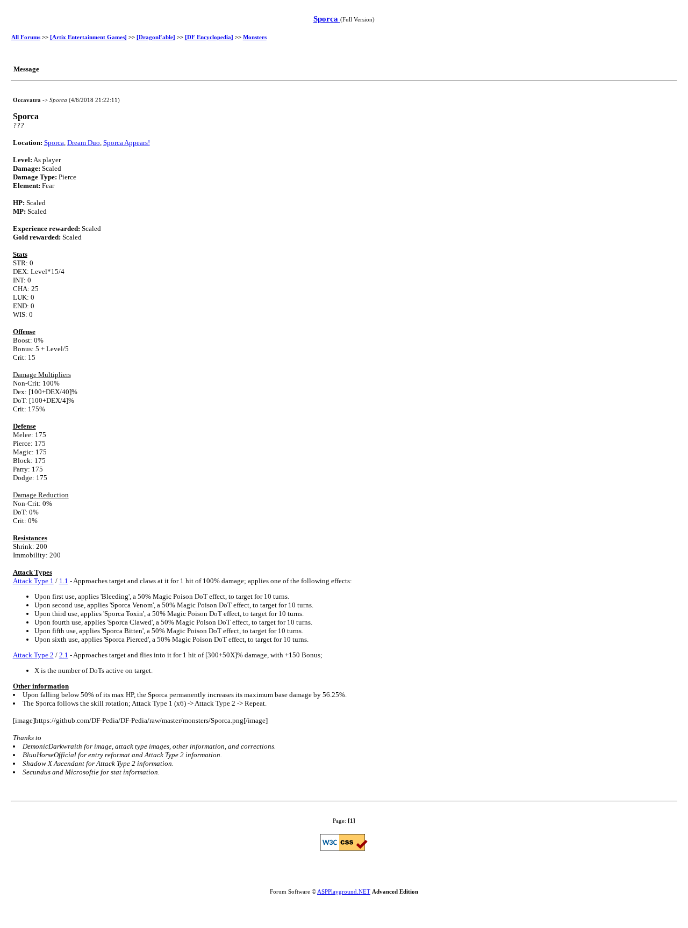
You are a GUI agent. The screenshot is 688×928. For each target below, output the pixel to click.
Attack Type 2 (33, 655)
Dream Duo (83, 143)
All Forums (25, 37)
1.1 (63, 581)
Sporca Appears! (126, 143)
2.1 (63, 655)
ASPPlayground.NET (343, 891)
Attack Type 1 (33, 581)
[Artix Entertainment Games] (88, 37)
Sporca (326, 19)
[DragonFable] (156, 37)
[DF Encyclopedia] (209, 37)
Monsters (255, 37)
